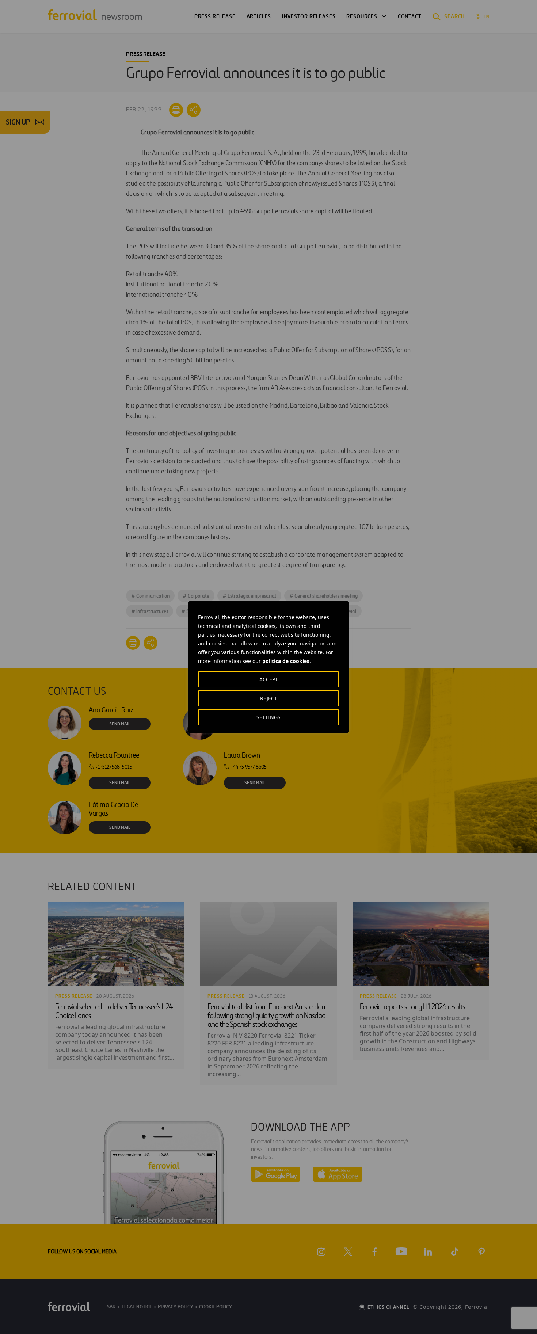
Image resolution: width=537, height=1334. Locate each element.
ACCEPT (268, 679)
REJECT (268, 698)
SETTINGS (268, 717)
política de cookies (285, 661)
